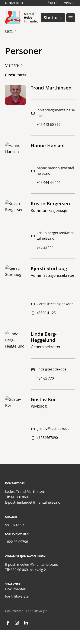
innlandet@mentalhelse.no (56, 113)
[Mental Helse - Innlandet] (12, 17)
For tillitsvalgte (17, 596)
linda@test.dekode (52, 369)
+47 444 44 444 (48, 182)
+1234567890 (47, 437)
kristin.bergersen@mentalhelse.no (55, 235)
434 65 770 (45, 378)
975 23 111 (45, 247)
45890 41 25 (46, 312)
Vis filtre (12, 65)
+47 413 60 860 (48, 124)
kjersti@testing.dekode (55, 304)
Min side (69, 3)
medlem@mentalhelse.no (37, 564)
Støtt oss (53, 17)
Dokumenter (15, 589)
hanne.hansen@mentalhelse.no (55, 171)
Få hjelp (52, 3)
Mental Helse (14, 3)
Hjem (9, 31)
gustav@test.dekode (53, 428)
